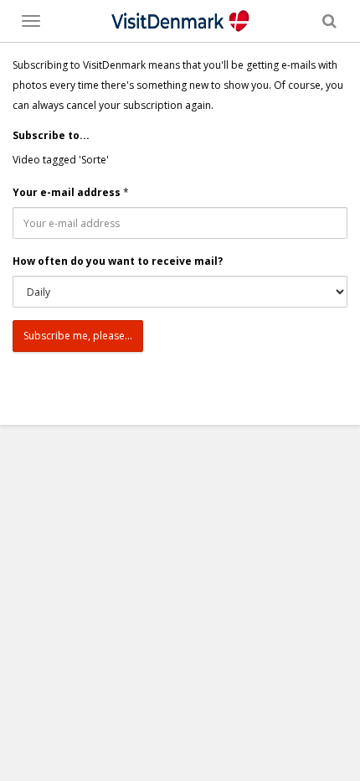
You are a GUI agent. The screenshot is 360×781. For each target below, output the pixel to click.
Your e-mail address (67, 192)
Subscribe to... (51, 135)
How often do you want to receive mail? (118, 261)
